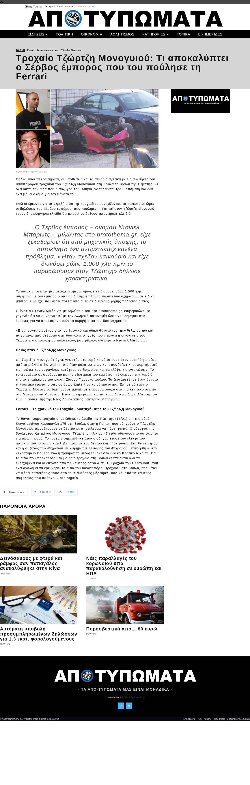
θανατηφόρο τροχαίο (47, 50)
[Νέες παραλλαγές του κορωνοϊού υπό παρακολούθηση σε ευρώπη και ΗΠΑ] (125, 534)
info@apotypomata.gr (132, 697)
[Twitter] (129, 706)
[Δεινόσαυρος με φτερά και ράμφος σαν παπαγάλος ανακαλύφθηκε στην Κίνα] (38, 534)
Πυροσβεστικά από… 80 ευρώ (121, 628)
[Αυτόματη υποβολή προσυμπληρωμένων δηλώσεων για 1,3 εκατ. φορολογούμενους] (38, 605)
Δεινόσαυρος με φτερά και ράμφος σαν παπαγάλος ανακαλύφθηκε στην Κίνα (31, 563)
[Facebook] (121, 706)
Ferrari (30, 50)
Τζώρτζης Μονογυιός (71, 50)
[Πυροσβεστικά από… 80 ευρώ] (125, 605)
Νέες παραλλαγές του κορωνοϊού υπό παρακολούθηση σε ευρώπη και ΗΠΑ (124, 566)
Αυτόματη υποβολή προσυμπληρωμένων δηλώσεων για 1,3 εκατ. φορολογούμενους (38, 633)
